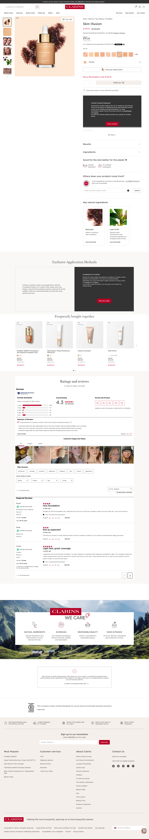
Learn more (41, 709)
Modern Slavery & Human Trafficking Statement (22, 831)
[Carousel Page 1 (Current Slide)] (73, 370)
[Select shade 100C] (85, 54)
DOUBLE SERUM (10, 756)
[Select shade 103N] (108, 54)
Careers (79, 808)
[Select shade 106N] (125, 54)
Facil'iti (68, 831)
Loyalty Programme (83, 764)
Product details (119, 33)
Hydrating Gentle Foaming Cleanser (17, 767)
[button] (7, 22)
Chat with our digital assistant (123, 761)
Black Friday (8, 777)
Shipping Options (46, 760)
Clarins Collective (82, 771)
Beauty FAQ (80, 800)
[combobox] (128, 828)
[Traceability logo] (86, 183)
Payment (43, 767)
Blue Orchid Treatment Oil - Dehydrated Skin (19, 772)
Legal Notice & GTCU (44, 828)
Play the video (104, 301)
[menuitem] (135, 7)
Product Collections (83, 804)
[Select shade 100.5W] (91, 54)
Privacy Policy (78, 831)
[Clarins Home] (74, 6)
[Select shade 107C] (130, 54)
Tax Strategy (100, 828)
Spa (77, 793)
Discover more (91, 242)
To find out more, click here (74, 386)
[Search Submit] (37, 7)
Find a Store (80, 797)
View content (112, 124)
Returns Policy (45, 764)
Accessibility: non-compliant (52, 831)
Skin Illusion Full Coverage (14, 764)
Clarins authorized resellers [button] (75, 683)
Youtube (87, 282)
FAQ (41, 756)
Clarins (96, 113)
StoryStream (128, 111)
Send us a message (119, 756)
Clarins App (80, 767)
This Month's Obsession (84, 782)
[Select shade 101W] (96, 54)
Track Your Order (46, 771)
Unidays (79, 775)
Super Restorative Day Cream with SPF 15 (19, 760)
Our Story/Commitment (85, 760)
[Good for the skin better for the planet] (126, 160)
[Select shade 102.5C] (102, 54)
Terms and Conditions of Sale (65, 828)
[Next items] (7, 76)
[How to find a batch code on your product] (128, 190)
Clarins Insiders (81, 786)
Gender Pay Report (85, 828)
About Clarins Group (84, 756)
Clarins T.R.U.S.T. (133, 181)
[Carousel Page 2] (75, 370)
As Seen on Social (82, 778)
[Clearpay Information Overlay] (124, 44)
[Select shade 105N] (113, 54)
